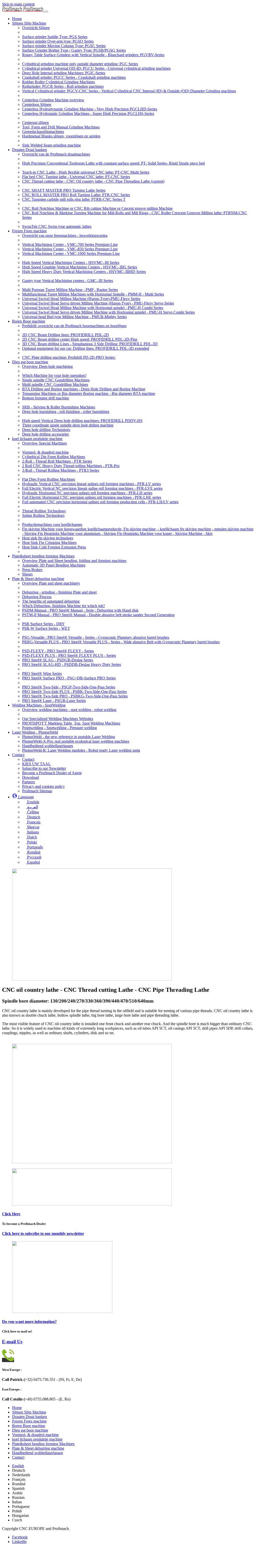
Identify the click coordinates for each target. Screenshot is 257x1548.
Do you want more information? (29, 1321)
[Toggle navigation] (46, 11)
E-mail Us (12, 1341)
